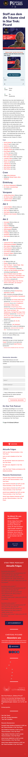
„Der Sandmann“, (16, 324)
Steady (4, 342)
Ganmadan (6, 222)
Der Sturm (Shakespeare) (10, 185)
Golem (5, 224)
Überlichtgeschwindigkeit (10, 244)
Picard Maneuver (8, 248)
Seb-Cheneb (7, 212)
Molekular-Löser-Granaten (10, 214)
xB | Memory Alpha (8, 197)
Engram (6, 263)
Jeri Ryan (6, 153)
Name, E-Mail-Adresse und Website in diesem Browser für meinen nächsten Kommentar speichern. (12, 394)
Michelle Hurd (7, 148)
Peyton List (6, 162)
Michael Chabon (13, 177)
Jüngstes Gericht (8, 227)
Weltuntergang (7, 229)
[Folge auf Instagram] (15, 652)
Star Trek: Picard (5, 715)
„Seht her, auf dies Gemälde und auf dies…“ (14, 270)
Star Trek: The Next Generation (9, 717)
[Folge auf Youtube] (18, 652)
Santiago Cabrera (8, 149)
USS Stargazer (7, 249)
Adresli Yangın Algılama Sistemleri (11, 496)
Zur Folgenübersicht (14, 623)
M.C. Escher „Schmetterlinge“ (11, 187)
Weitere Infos (15, 544)
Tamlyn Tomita (7, 160)
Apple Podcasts (18, 344)
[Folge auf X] (13, 652)
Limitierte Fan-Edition (12, 296)
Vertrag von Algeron (9, 253)
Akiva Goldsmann (11, 175)
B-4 (5, 261)
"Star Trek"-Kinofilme (6, 719)
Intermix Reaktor (8, 207)
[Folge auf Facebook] (10, 652)
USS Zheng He (7, 251)
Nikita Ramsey (7, 165)
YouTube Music (18, 291)
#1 (14, 321)
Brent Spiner (7, 156)
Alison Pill (6, 144)
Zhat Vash (6, 210)
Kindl (5, 296)
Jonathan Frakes (8, 158)
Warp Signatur (7, 246)
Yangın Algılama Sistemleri (9, 488)
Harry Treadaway (8, 155)
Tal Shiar (6, 255)
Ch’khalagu (6, 232)
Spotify (12, 292)
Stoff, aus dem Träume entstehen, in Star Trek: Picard (13, 498)
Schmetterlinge (7, 200)
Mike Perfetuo (7, 169)
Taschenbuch (21, 296)
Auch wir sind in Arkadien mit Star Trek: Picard (13, 347)
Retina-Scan (7, 208)
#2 (16, 321)
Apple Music (7, 292)
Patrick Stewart (7, 142)
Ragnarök (6, 225)
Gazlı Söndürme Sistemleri (9, 483)
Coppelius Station (8, 199)
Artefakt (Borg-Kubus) (9, 195)
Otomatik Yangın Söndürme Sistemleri (12, 477)
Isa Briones (6, 146)
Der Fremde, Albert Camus (18, 299)
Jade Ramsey (7, 163)
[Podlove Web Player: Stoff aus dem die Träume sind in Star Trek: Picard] (14, 68)
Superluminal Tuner (8, 242)
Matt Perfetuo (7, 167)
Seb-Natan (6, 234)
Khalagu (6, 231)
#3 (18, 321)
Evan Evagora (7, 151)
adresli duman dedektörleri (9, 492)
